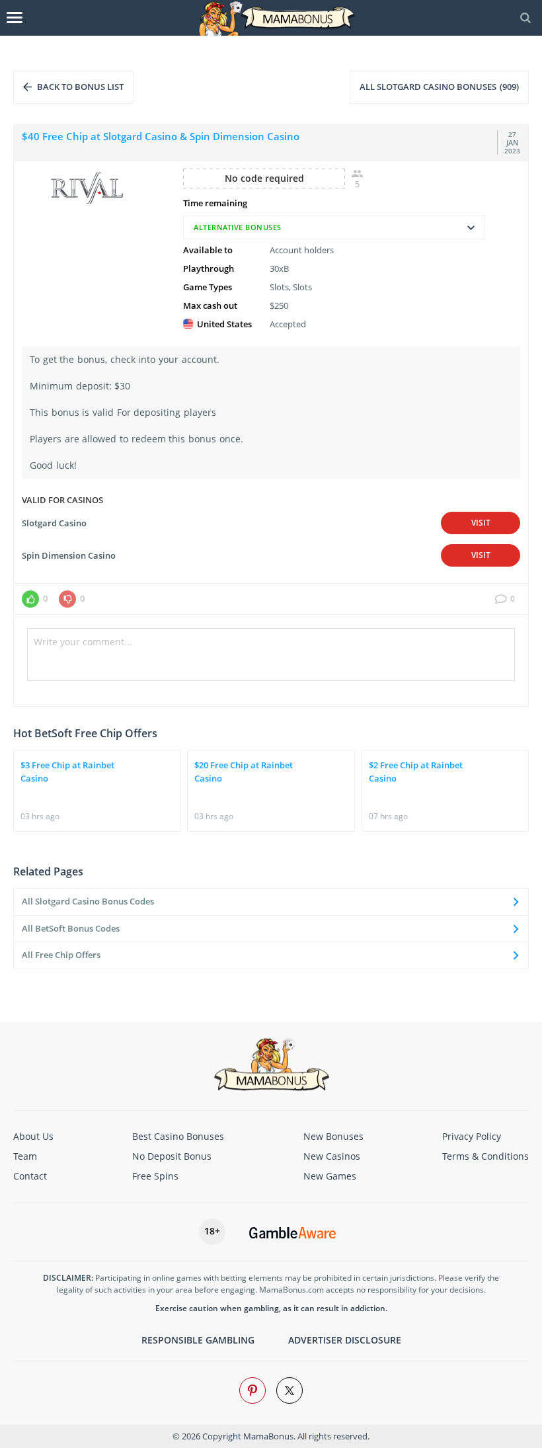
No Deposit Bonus (172, 1156)
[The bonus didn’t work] (67, 599)
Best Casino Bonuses (178, 1136)
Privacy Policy (471, 1136)
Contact (30, 1176)
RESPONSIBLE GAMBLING (197, 1340)
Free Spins (155, 1176)
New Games (329, 1176)
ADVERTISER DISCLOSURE (344, 1340)
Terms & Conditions (485, 1156)
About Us (33, 1136)
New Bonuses (333, 1136)
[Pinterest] (252, 1390)
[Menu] (14, 18)
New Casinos (331, 1156)
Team (25, 1156)
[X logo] (289, 1390)
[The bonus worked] (30, 599)
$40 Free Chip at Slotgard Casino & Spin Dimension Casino (160, 136)
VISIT (480, 522)
